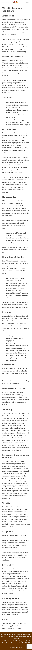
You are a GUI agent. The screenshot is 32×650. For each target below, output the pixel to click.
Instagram (19, 647)
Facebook (12, 647)
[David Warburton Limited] (9, 2)
